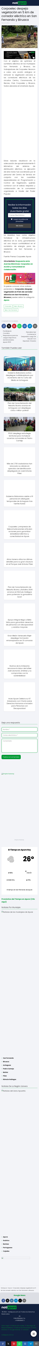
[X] (9, 326)
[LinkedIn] (24, 326)
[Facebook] (4, 326)
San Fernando (8, 1058)
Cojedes (6, 1251)
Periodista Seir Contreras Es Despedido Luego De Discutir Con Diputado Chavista (28, 336)
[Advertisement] (19, 102)
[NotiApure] (19, 58)
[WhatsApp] (19, 326)
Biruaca (6, 1062)
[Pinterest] (14, 326)
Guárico (6, 1240)
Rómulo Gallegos (9, 1079)
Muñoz (5, 1072)
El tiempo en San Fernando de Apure (19, 890)
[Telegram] (30, 326)
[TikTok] (20, 1300)
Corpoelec (8, 306)
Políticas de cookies (18, 1326)
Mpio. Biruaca (18, 306)
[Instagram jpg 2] (19, 284)
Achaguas (7, 1065)
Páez (5, 1076)
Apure (5, 1237)
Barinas (6, 1244)
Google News (19, 1295)
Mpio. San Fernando (11, 310)
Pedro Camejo (8, 1069)
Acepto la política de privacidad (20, 220)
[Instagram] (12, 1300)
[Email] (35, 326)
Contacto (25, 1330)
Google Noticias (14, 1330)
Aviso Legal (5, 1326)
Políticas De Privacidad (22, 1328)
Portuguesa (7, 1248)
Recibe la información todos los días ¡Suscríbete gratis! (19, 208)
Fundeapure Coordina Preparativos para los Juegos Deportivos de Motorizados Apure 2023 (10, 336)
